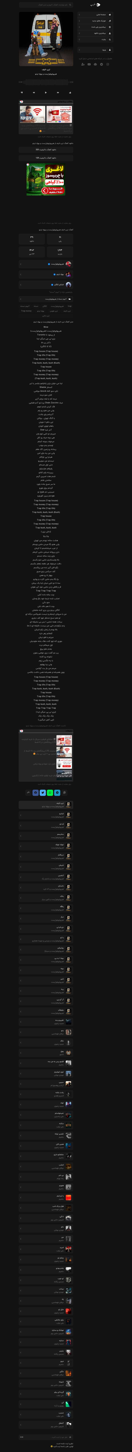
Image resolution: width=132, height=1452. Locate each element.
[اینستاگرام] (108, 64)
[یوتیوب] (89, 64)
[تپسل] (28, 164)
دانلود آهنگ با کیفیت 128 (46, 158)
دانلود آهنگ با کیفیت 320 (46, 150)
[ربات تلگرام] (95, 64)
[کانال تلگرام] (101, 64)
